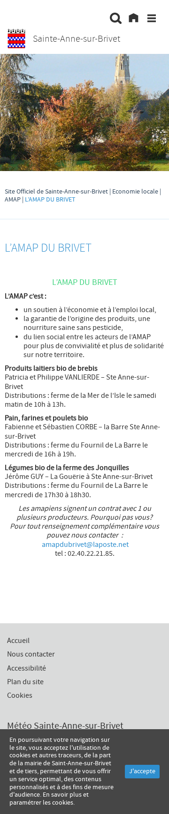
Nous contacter (31, 654)
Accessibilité (26, 668)
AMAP (13, 199)
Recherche (116, 19)
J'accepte (142, 771)
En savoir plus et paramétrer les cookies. (49, 799)
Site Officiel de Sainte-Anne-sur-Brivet (56, 191)
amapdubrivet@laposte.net (85, 544)
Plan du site (25, 682)
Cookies (19, 695)
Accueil (133, 19)
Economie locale (135, 191)
